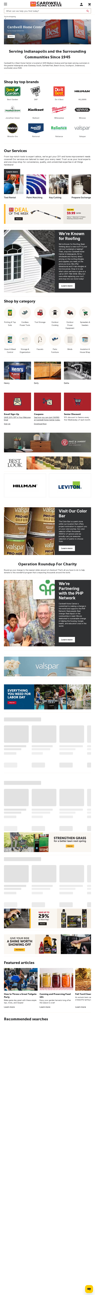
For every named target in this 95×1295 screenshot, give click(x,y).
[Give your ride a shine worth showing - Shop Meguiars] (47, 944)
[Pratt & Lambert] (47, 442)
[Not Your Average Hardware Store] (47, 31)
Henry (7, 383)
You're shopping (10, 16)
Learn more (12, 172)
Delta (66, 383)
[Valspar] (47, 666)
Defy (36, 383)
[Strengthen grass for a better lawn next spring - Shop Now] (47, 842)
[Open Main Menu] (5, 4)
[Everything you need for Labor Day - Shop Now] (47, 696)
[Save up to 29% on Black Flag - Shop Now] (47, 918)
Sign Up (7, 424)
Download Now (40, 424)
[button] (81, 4)
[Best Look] (47, 462)
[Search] (88, 11)
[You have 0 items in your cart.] (89, 4)
